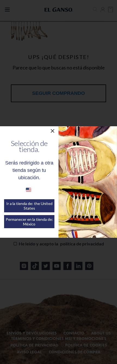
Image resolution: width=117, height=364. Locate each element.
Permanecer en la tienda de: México (29, 221)
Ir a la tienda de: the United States (29, 205)
